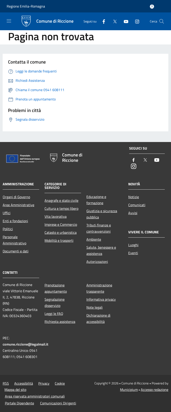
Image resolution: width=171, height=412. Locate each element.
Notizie (133, 197)
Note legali (94, 307)
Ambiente (93, 239)
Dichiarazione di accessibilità (98, 318)
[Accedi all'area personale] (152, 6)
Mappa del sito (15, 389)
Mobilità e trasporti (59, 240)
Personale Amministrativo (14, 240)
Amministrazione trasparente (99, 288)
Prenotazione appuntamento (56, 288)
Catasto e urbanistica (61, 232)
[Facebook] (102, 21)
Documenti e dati (15, 251)
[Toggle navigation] (9, 21)
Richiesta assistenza (60, 321)
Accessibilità (23, 383)
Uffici (6, 213)
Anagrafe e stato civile (61, 200)
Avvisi (132, 213)
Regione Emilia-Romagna (26, 6)
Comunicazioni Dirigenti (58, 403)
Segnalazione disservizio (55, 302)
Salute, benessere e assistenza (101, 250)
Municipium (129, 389)
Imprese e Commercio (61, 224)
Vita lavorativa (56, 216)
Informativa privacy (101, 299)
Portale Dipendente (19, 403)
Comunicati (136, 205)
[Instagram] (135, 21)
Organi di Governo (16, 197)
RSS (6, 383)
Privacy (43, 383)
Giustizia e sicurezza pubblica (101, 214)
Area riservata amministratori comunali (35, 396)
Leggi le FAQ (54, 313)
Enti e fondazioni (15, 221)
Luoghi (133, 245)
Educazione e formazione (96, 200)
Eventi (133, 253)
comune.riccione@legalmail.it (25, 344)
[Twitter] (113, 21)
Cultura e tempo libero (61, 208)
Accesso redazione (154, 389)
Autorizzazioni (97, 261)
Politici (8, 229)
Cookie (60, 383)
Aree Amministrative (18, 205)
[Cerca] (161, 21)
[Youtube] (124, 21)
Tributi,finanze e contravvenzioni (98, 228)
